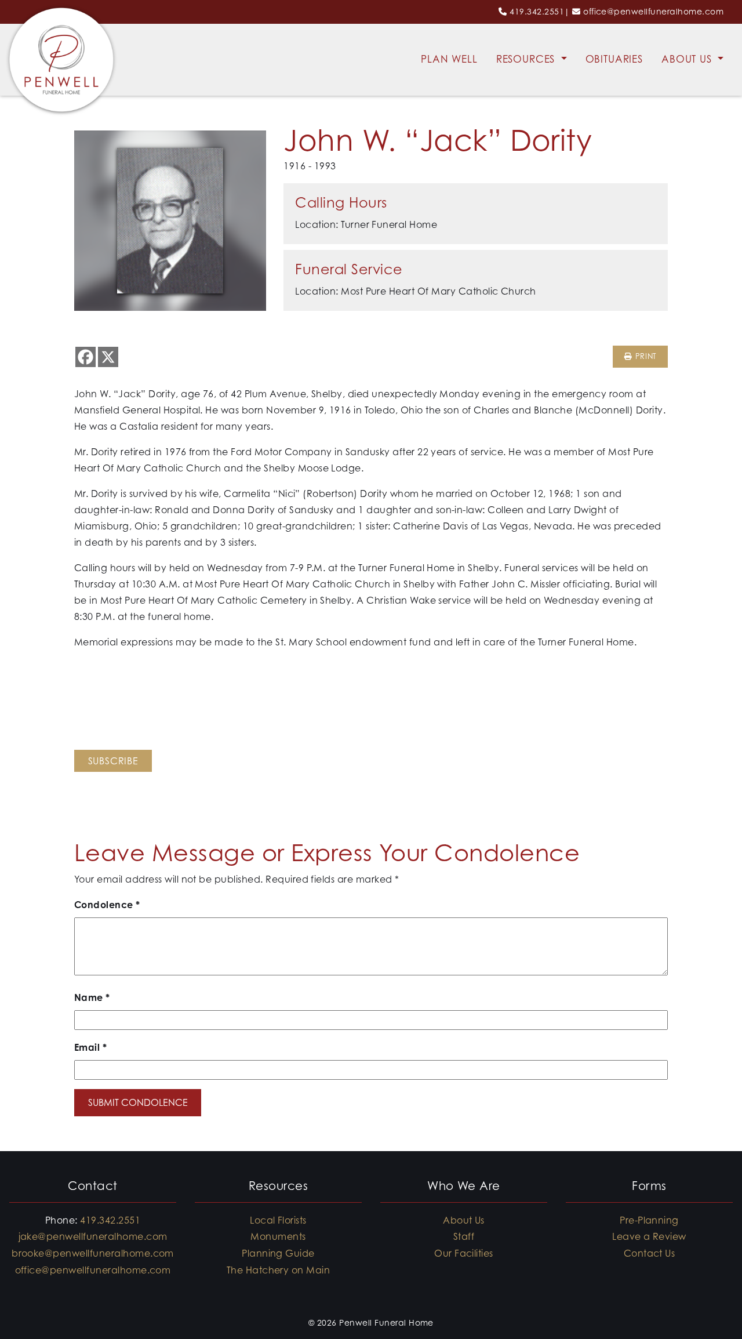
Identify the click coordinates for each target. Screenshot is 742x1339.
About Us (688, 59)
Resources (527, 59)
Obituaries (614, 59)
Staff (463, 1236)
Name (92, 997)
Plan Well (449, 59)
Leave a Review (649, 1236)
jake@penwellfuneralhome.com (93, 1236)
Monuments (277, 1236)
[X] (108, 357)
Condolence (107, 904)
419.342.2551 (537, 11)
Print (644, 356)
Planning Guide (278, 1253)
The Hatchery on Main (278, 1270)
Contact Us (649, 1253)
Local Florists (278, 1220)
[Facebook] (85, 357)
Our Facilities (463, 1253)
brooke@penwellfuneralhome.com (93, 1253)
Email (90, 1047)
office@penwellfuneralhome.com (653, 11)
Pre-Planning (649, 1220)
